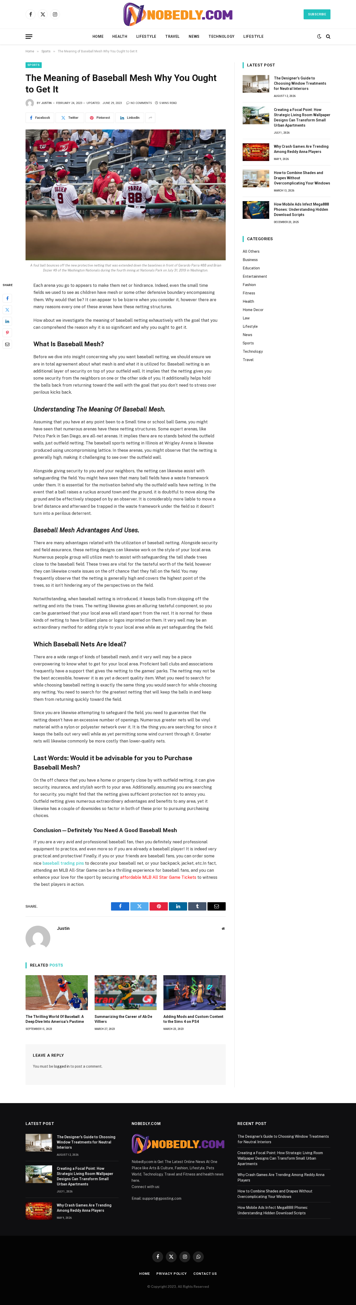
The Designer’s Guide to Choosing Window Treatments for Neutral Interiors (300, 83)
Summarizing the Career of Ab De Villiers (123, 1019)
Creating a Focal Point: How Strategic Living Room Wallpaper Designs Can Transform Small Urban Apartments (302, 117)
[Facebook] (7, 298)
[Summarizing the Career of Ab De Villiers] (126, 992)
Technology (221, 36)
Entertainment (255, 276)
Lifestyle (146, 36)
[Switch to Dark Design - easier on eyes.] (319, 36)
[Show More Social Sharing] (150, 118)
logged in (62, 1066)
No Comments (141, 103)
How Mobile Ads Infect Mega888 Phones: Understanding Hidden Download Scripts (301, 209)
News (194, 36)
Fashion (249, 285)
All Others (251, 251)
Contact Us (205, 1274)
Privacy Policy (171, 1274)
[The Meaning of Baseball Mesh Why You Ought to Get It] (126, 194)
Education (251, 268)
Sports (34, 65)
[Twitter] (7, 310)
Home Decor (253, 310)
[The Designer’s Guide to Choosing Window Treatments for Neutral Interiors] (256, 84)
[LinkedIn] (7, 321)
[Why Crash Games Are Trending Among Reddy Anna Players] (256, 152)
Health (119, 36)
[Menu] (29, 36)
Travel (172, 36)
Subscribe (317, 14)
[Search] (327, 36)
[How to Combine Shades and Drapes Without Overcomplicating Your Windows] (256, 178)
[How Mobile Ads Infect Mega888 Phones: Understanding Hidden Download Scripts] (256, 210)
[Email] (7, 344)
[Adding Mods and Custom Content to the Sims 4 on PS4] (194, 992)
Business (250, 260)
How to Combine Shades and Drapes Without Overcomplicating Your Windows (302, 178)
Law (246, 318)
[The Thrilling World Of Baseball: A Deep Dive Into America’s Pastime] (57, 992)
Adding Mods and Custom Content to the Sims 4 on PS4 (193, 1019)
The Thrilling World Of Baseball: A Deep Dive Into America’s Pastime (55, 1019)
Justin (46, 103)
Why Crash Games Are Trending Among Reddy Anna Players (301, 149)
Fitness (249, 293)
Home (98, 36)
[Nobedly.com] (178, 14)
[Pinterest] (7, 333)
